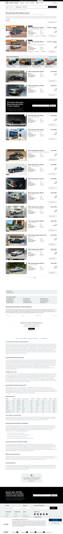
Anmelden (54, 2)
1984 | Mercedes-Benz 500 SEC (36, 115)
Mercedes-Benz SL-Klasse (44, 301)
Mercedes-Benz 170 (9, 299)
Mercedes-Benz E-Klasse (27, 301)
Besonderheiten (18, 14)
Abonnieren (53, 105)
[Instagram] (44, 514)
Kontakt (15, 513)
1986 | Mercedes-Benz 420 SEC (36, 164)
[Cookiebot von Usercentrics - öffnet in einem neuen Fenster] (6, 532)
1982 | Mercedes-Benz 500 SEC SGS (37, 235)
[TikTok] (47, 514)
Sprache (7, 505)
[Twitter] (38, 514)
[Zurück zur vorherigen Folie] (7, 63)
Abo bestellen (25, 515)
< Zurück (7, 9)
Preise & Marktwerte (9, 14)
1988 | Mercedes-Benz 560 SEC (36, 85)
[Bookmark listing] (25, 26)
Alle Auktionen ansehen (53, 56)
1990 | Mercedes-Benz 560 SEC (36, 71)
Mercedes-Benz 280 (26, 298)
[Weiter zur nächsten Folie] (56, 63)
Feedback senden (31, 480)
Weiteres (36, 14)
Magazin (37, 2)
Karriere (7, 515)
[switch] (26, 532)
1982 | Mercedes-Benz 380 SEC (36, 193)
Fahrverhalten (30, 14)
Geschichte (14, 14)
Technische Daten (24, 14)
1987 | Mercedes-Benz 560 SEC (36, 150)
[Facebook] (35, 514)
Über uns (7, 513)
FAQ (15, 517)
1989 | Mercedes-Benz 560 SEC (36, 207)
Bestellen (53, 507)
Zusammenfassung (41, 14)
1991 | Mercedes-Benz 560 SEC (36, 27)
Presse (7, 517)
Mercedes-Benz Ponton (44, 298)
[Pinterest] (41, 514)
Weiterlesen (8, 20)
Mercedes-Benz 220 (9, 302)
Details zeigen (49, 532)
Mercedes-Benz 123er (10, 298)
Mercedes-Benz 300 (26, 299)
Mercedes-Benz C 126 (10, 292)
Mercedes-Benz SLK (43, 302)
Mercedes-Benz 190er (10, 301)
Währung (25, 505)
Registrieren (31, 330)
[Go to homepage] (12, 3)
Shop (24, 513)
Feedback (16, 515)
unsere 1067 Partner (18, 520)
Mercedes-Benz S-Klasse (44, 299)
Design (33, 14)
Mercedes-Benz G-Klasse (27, 302)
